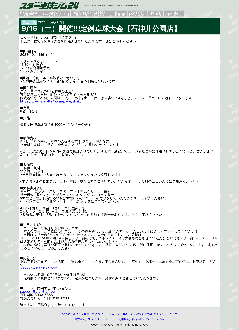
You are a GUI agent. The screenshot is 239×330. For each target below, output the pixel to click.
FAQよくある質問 (117, 13)
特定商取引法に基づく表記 (148, 319)
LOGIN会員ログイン (174, 13)
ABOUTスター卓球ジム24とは (54, 13)
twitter (66, 313)
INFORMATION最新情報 (82, 13)
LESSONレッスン (100, 13)
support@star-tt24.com (38, 268)
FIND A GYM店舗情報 (28, 13)
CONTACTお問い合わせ (137, 13)
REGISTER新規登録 (155, 13)
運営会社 (79, 319)
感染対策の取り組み (148, 313)
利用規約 (123, 319)
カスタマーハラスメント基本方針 (113, 313)
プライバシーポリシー (102, 319)
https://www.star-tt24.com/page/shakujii (52, 101)
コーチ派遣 (170, 313)
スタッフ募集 (81, 313)
